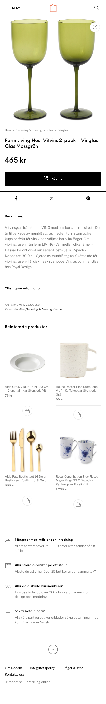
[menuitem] (13, 668)
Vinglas (63, 130)
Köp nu (57, 178)
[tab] (53, 246)
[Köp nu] (28, 411)
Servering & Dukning (29, 130)
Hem (8, 130)
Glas (50, 130)
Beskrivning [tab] (14, 216)
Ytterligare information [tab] (23, 288)
